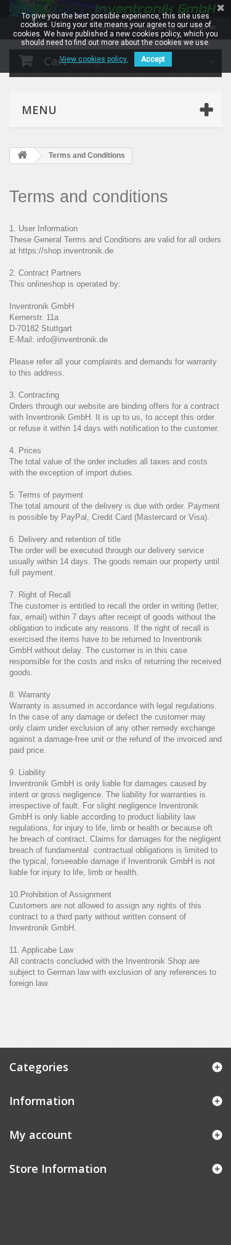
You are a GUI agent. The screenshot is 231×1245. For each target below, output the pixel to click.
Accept (153, 59)
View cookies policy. (94, 59)
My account (40, 1134)
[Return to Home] (22, 155)
